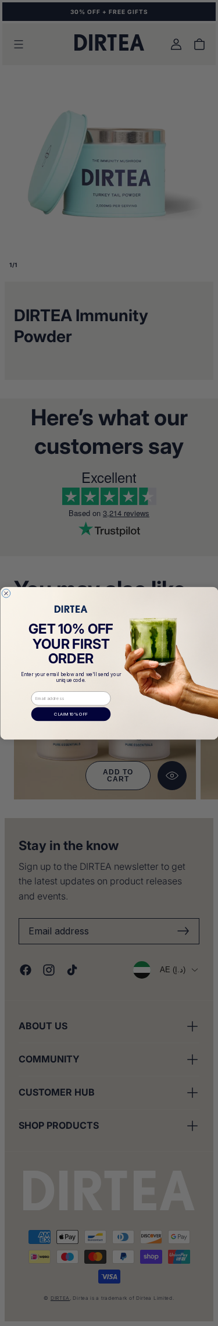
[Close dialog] (6, 593)
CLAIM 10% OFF (70, 713)
